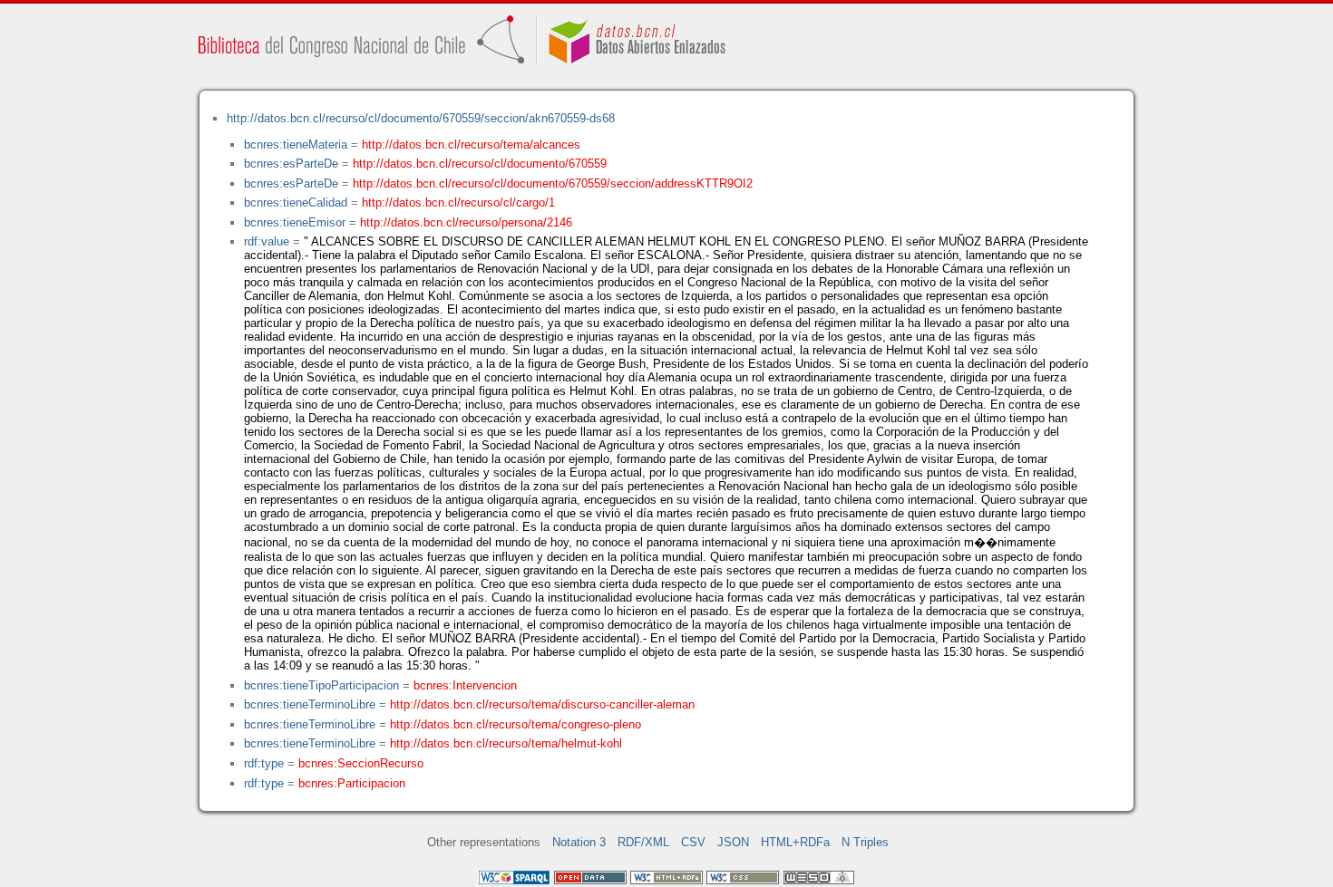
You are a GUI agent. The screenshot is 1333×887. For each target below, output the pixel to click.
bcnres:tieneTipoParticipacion (321, 685)
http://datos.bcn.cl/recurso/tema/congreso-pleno (515, 724)
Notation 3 (579, 842)
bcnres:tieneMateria (295, 144)
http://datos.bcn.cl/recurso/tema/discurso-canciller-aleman (542, 704)
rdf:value (266, 241)
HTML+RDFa (795, 842)
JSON (733, 842)
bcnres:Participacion (351, 783)
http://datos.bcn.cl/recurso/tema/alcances (471, 144)
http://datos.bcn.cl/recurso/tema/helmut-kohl (506, 743)
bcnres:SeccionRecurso (360, 763)
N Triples (865, 842)
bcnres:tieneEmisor (294, 222)
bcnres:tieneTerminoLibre (309, 704)
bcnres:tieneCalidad (295, 202)
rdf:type (264, 763)
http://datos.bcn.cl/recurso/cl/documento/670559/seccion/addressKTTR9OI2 (553, 183)
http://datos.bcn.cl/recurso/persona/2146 (466, 222)
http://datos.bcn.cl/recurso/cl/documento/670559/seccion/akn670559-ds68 (421, 118)
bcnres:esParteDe (291, 163)
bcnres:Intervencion (465, 685)
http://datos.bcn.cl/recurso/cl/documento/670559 (480, 163)
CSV (693, 842)
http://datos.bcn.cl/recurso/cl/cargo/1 (458, 202)
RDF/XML (643, 842)
